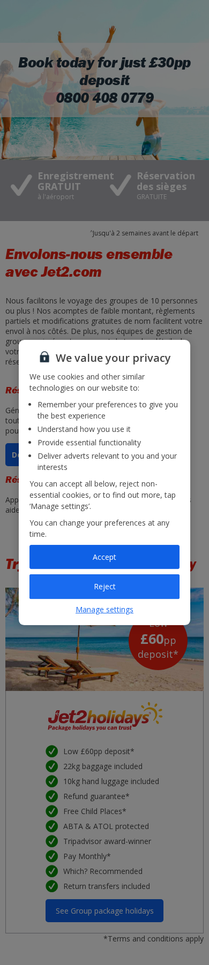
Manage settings (104, 609)
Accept (104, 557)
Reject (105, 586)
